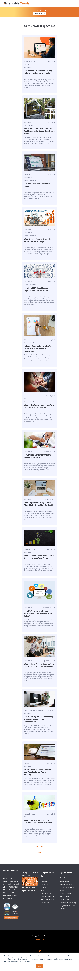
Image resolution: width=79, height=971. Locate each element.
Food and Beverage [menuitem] (47, 896)
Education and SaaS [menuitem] (47, 899)
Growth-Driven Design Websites (33, 710)
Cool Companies (29, 125)
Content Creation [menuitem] (65, 893)
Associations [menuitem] (45, 903)
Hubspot (26, 64)
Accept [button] (39, 966)
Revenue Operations (30, 180)
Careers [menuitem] (62, 909)
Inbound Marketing (29, 61)
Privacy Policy (40, 940)
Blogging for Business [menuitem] (67, 906)
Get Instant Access (39, 13)
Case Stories (27, 174)
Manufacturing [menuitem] (46, 893)
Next (39, 853)
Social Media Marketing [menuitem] (68, 903)
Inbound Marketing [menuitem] (66, 884)
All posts (39, 846)
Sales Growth (28, 67)
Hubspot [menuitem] (44, 881)
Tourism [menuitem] (44, 890)
